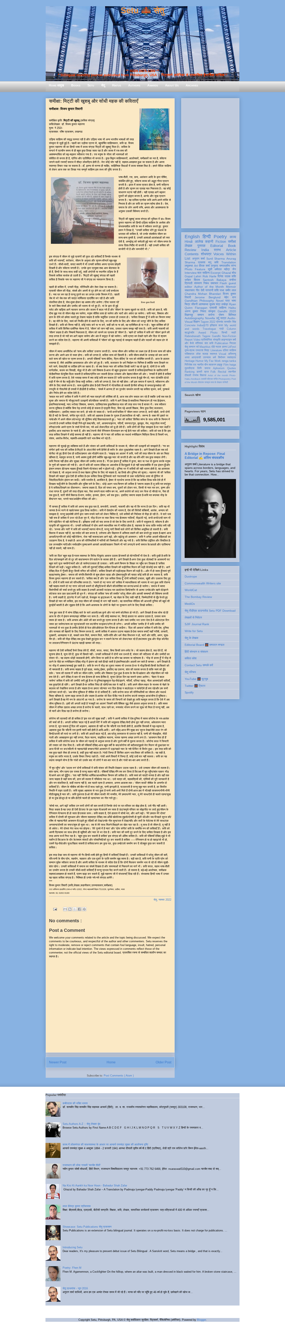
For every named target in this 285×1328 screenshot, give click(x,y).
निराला (233, 343)
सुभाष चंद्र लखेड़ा (218, 304)
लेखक (188, 246)
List (187, 258)
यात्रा (223, 318)
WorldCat (191, 590)
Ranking (189, 371)
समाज (207, 368)
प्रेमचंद (219, 321)
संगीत (215, 379)
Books (75, 85)
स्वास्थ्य (213, 353)
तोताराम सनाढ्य (204, 382)
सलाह (205, 353)
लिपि (199, 368)
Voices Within (224, 254)
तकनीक (232, 371)
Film (226, 364)
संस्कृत (211, 311)
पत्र (227, 300)
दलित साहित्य (229, 350)
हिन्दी (207, 236)
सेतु (103, 85)
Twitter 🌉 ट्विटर (195, 685)
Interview (191, 272)
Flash (223, 283)
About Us (172, 85)
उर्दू (217, 318)
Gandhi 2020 (227, 311)
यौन (206, 364)
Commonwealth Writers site (203, 583)
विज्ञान (196, 321)
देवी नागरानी (207, 290)
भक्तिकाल (189, 353)
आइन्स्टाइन (226, 339)
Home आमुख (56, 85)
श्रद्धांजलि (189, 332)
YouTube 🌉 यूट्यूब (196, 679)
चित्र (187, 304)
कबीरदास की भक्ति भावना (75, 1103)
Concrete (190, 325)
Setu (90, 85)
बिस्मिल (232, 314)
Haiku (232, 307)
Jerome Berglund (207, 297)
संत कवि (208, 343)
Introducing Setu (72, 1247)
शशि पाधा (219, 290)
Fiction (221, 242)
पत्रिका (210, 379)
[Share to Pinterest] (84, 909)
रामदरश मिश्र (202, 350)
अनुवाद (214, 265)
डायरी (199, 371)
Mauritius (205, 346)
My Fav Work (212, 361)
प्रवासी (213, 307)
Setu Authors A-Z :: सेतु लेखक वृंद (81, 1123)
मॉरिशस (199, 343)
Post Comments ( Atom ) (119, 1075)
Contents (192, 254)
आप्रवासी (196, 357)
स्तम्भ (217, 250)
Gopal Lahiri (193, 276)
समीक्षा (232, 242)
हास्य (224, 346)
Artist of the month (218, 375)
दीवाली (188, 375)
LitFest (232, 346)
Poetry (220, 236)
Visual (222, 353)
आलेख (199, 242)
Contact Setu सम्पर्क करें (199, 665)
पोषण (221, 314)
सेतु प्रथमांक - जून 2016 (75, 1288)
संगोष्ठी (225, 382)
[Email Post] (55, 909)
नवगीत (200, 364)
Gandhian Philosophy (199, 300)
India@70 (202, 325)
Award (202, 332)
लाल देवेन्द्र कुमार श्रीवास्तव (77, 1206)
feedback (196, 379)
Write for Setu (194, 631)
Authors (134, 85)
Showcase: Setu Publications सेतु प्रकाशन (87, 1226)
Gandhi (216, 336)
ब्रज (206, 371)
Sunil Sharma (215, 258)
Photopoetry (224, 379)
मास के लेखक (216, 382)
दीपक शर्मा (204, 265)
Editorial (216, 246)
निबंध (206, 283)
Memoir (231, 286)
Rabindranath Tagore (197, 336)
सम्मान (200, 314)
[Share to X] (75, 909)
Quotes (231, 368)
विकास (203, 375)
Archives (192, 85)
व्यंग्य (233, 265)
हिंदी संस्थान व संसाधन (196, 651)
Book (232, 246)
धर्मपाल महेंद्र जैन (225, 269)
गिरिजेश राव (190, 364)
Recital (222, 371)
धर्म (214, 357)
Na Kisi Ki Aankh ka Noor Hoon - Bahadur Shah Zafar (95, 1185)
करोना (211, 314)
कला (220, 325)
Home (111, 1062)
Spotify (189, 692)
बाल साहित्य (203, 272)
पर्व (197, 346)
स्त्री (233, 332)
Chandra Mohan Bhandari (203, 293)
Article (231, 250)
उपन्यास (207, 357)
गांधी (221, 328)
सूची (210, 269)
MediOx (190, 603)
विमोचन (221, 357)
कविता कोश (191, 658)
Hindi (189, 242)
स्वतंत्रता (231, 357)
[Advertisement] (210, 162)
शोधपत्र (206, 254)
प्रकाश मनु (204, 262)
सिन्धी (224, 332)
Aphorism (218, 368)
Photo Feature (195, 269)
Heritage (190, 361)
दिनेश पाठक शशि (227, 276)
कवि (216, 262)
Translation (228, 262)
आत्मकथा (203, 304)
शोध (234, 272)
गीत (197, 290)
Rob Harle (209, 276)
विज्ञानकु (189, 314)
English (192, 236)
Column (231, 328)
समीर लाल (230, 290)
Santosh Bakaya (214, 279)
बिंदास (197, 279)
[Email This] (65, 909)
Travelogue (209, 328)
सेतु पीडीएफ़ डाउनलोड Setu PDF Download (210, 610)
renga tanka (229, 361)
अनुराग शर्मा (198, 258)
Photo (213, 332)
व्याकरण (212, 364)
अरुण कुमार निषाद (195, 311)
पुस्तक (201, 246)
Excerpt (216, 272)
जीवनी (194, 304)
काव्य (233, 237)
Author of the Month (209, 286)
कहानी (209, 242)
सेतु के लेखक (191, 638)
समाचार (214, 283)
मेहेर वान (230, 297)
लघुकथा (189, 265)
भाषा (234, 300)
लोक (198, 353)
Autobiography (194, 318)
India (205, 250)
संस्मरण (198, 283)
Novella (210, 318)
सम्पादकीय (224, 265)
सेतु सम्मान (190, 346)
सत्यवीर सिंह (230, 321)
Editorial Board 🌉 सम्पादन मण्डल (204, 644)
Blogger (201, 1319)
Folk (213, 371)
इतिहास (213, 325)
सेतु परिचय (190, 672)
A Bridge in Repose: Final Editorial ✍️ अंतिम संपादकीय (205, 455)
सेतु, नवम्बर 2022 (162, 899)
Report (189, 339)
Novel (219, 300)
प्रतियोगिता (206, 339)
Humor (199, 361)
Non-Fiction (229, 336)
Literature (216, 350)
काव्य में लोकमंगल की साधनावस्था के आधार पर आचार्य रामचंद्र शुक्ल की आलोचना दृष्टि (105, 1144)
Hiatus (116, 85)
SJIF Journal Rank (197, 624)
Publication (221, 343)
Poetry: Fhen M (72, 1267)
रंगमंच (195, 375)
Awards (152, 85)
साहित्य (222, 307)
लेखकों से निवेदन (193, 617)
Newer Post (57, 1062)
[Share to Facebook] (79, 909)
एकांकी (203, 379)
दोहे (213, 346)
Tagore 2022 (208, 321)
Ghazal (226, 272)
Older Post (163, 1062)
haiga (233, 364)
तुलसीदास (189, 368)
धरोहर (188, 279)
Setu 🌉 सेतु (142, 10)
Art (196, 265)
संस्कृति (216, 339)
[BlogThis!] (70, 909)
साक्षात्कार (190, 290)
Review (190, 250)
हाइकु (219, 364)
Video (196, 339)
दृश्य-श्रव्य (189, 350)
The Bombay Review (198, 597)
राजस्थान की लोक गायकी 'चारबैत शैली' (82, 1165)
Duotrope (191, 576)
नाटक (218, 346)
